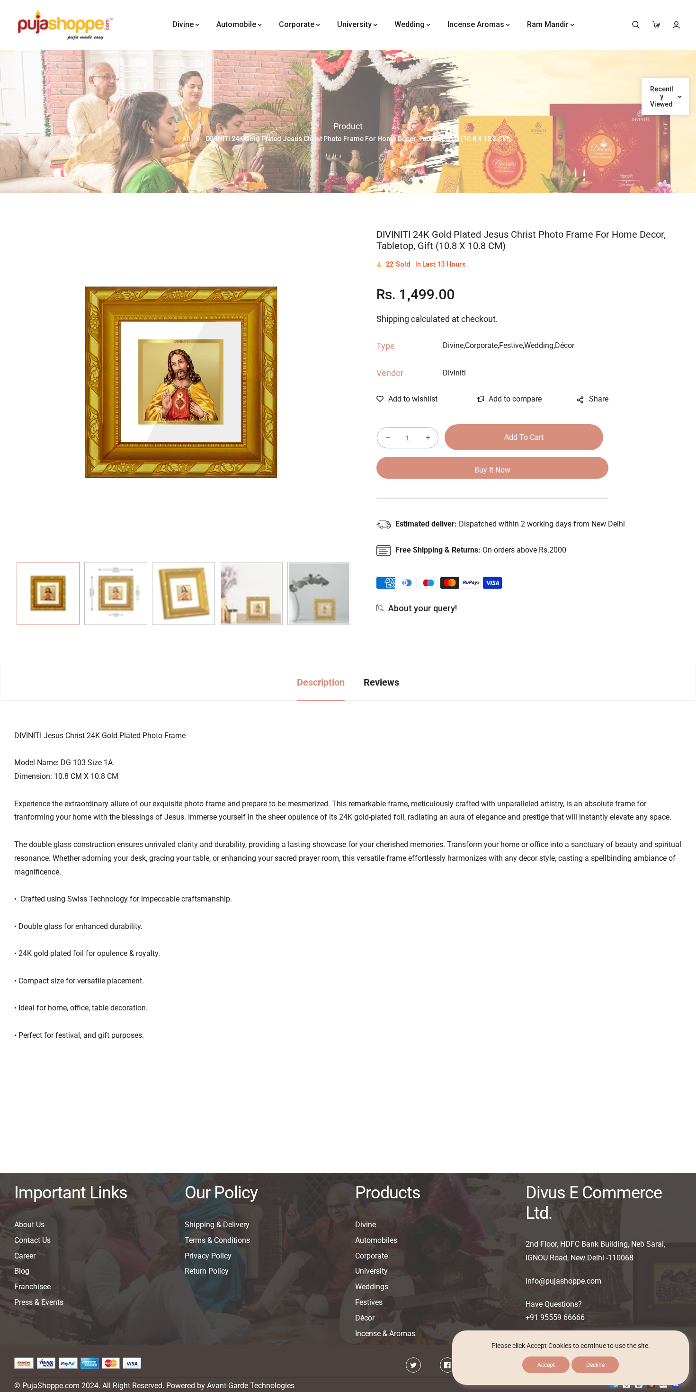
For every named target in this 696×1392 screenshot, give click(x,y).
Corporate (371, 1255)
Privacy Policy (208, 1255)
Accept (546, 1365)
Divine (365, 1224)
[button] (635, 24)
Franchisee (32, 1286)
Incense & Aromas (385, 1333)
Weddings (371, 1286)
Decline (595, 1365)
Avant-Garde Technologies (250, 1385)
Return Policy (207, 1271)
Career (25, 1255)
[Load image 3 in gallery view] (183, 593)
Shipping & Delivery (217, 1224)
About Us (29, 1224)
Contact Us (32, 1240)
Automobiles (376, 1240)
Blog (21, 1271)
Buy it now (492, 469)
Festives (369, 1302)
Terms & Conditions (217, 1240)
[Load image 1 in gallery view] (48, 593)
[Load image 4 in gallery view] (251, 593)
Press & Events (38, 1302)
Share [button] (598, 398)
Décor (365, 1317)
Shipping (392, 319)
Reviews (381, 682)
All (186, 139)
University (371, 1271)
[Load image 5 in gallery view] (318, 593)
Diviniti (454, 372)
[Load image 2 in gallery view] (115, 593)
